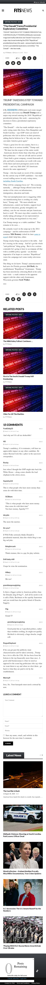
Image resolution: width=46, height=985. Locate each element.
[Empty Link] (40, 755)
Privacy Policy (36, 983)
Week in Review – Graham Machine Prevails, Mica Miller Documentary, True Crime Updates (22, 872)
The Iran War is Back (11, 791)
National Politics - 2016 (13, 22)
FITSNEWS (12, 109)
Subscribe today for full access (17, 975)
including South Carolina (13, 181)
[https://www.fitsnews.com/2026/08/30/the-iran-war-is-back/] (23, 774)
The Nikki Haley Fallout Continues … (18, 341)
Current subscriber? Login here (17, 978)
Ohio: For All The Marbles (13, 414)
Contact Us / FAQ (10, 983)
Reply (41, 428)
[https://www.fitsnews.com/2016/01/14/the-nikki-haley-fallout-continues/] (23, 325)
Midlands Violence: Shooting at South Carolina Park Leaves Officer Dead (22, 835)
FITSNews (8, 52)
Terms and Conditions (23, 983)
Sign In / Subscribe (40, 2)
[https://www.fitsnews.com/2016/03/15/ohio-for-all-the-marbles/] (23, 398)
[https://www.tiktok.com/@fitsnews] (37, 970)
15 (26, 53)
